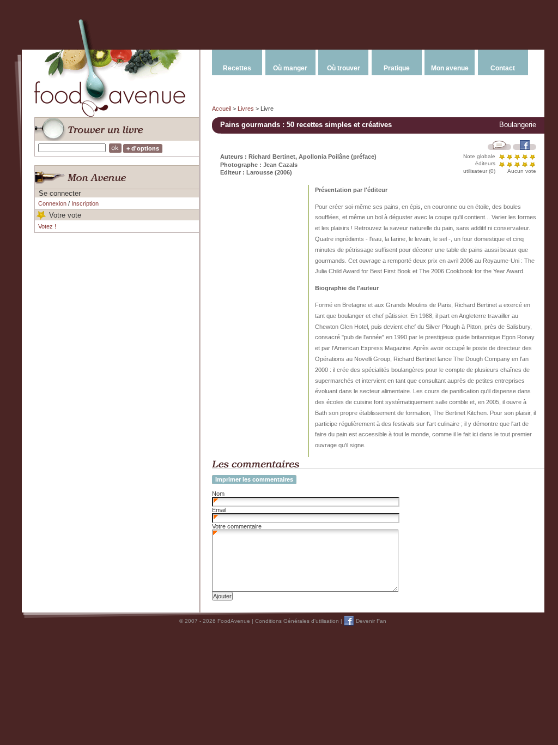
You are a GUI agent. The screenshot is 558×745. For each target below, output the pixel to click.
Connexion (52, 203)
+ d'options (142, 148)
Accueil (221, 108)
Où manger (290, 68)
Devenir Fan (371, 621)
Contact (502, 68)
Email (219, 510)
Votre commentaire (237, 526)
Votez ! (47, 226)
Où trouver (343, 68)
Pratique (397, 68)
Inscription (85, 203)
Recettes (237, 68)
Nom (218, 493)
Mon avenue (450, 68)
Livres (246, 108)
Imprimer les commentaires (254, 479)
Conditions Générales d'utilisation (297, 621)
